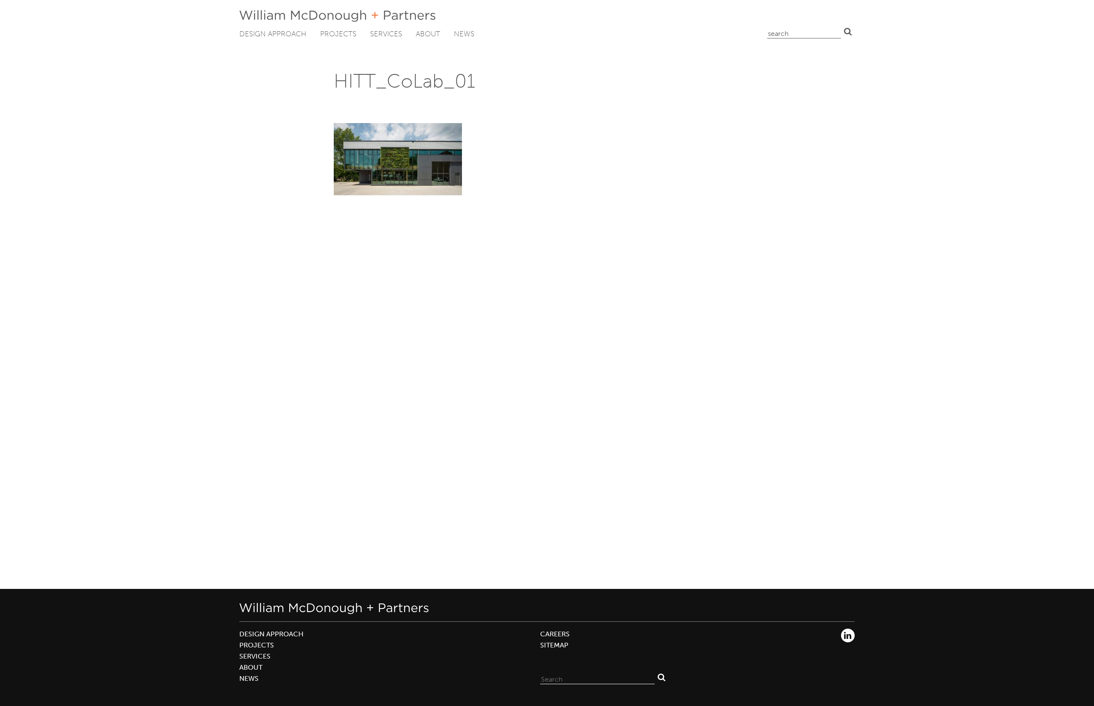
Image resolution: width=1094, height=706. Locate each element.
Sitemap (554, 645)
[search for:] (804, 31)
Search (848, 31)
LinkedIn (848, 635)
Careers (555, 634)
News (464, 33)
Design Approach (272, 33)
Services (386, 33)
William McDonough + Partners (337, 16)
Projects (338, 33)
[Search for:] (597, 677)
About (428, 33)
